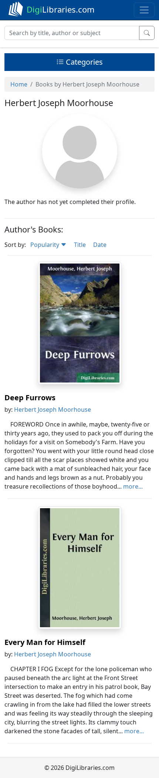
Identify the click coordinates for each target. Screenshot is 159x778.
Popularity (45, 245)
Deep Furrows (29, 397)
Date (99, 245)
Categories (83, 62)
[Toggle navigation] (144, 10)
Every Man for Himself (44, 642)
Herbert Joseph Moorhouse (52, 409)
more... (133, 486)
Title (80, 245)
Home (18, 84)
